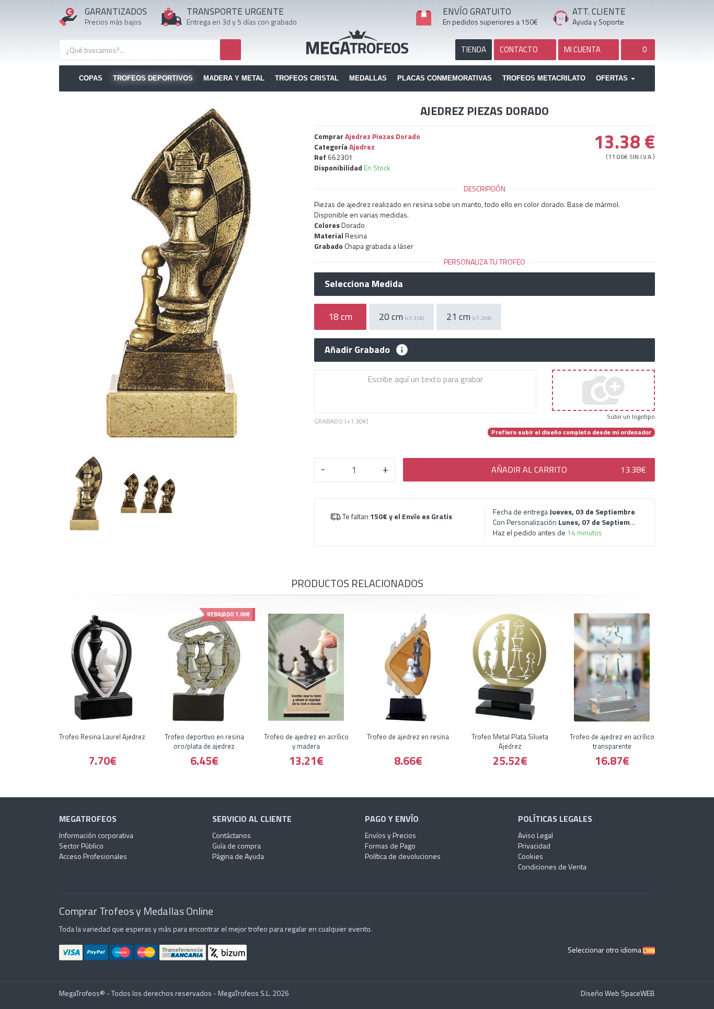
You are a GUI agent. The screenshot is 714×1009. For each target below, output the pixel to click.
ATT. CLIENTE (599, 11)
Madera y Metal (233, 78)
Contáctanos (231, 835)
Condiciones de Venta (552, 866)
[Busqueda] (230, 49)
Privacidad (534, 845)
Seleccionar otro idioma (605, 949)
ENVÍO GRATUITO (477, 11)
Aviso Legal (535, 835)
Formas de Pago (390, 845)
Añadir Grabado (357, 350)
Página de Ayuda (238, 856)
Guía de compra (236, 845)
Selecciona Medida (364, 284)
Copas (90, 78)
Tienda (473, 49)
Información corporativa (96, 835)
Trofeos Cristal (307, 78)
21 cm (468, 316)
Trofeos (357, 42)
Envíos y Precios (390, 835)
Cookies (530, 856)
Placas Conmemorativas (444, 78)
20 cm (401, 316)
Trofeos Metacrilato (543, 78)
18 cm (340, 316)
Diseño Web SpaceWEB (618, 993)
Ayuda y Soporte (598, 21)
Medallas (368, 78)
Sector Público (81, 845)
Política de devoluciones (403, 856)
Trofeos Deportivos (153, 78)
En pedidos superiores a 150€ (490, 21)
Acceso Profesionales (93, 856)
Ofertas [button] (613, 78)
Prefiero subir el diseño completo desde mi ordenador (571, 432)
